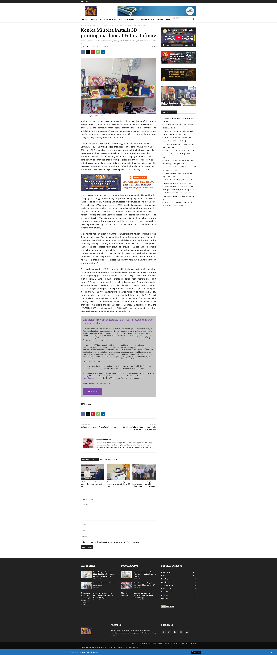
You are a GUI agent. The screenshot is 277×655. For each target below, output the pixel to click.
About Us (135, 644)
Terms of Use (168, 644)
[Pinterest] (93, 52)
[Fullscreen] (193, 45)
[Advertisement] (178, 227)
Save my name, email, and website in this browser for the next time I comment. (111, 542)
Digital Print (104, 25)
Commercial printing (93, 25)
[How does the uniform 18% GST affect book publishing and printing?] (126, 596)
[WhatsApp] (98, 52)
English (177, 18)
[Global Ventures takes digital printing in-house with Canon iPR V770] (118, 472)
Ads (120, 19)
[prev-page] (82, 490)
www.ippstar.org (90, 378)
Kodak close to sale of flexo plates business (98, 427)
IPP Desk (88, 404)
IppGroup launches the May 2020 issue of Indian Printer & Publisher (145, 574)
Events (160, 19)
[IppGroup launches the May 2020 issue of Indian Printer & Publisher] (126, 574)
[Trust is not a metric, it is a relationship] (86, 585)
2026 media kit (100, 368)
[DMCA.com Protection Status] (167, 607)
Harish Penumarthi (89, 47)
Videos (168, 19)
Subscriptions (110, 19)
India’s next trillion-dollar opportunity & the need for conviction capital (103, 595)
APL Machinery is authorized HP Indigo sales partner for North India (92, 484)
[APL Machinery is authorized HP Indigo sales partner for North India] (92, 472)
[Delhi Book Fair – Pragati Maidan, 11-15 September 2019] (126, 585)
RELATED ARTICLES (89, 459)
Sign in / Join (84, 1)
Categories (94, 19)
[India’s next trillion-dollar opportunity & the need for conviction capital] (86, 599)
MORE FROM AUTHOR (108, 459)
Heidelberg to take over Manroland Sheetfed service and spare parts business (103, 574)
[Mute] (190, 45)
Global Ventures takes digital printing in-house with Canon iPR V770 (118, 484)
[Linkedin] (103, 52)
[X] (88, 52)
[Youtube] (187, 632)
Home (84, 19)
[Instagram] (169, 632)
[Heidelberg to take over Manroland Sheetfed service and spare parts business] (86, 574)
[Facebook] (83, 52)
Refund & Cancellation (181, 644)
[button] (193, 20)
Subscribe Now (93, 391)
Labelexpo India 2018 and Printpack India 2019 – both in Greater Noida (139, 428)
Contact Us (193, 644)
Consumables (130, 19)
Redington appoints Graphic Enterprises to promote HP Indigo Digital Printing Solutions (143, 484)
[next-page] (85, 490)
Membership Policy (145, 644)
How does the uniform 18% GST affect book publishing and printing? (143, 595)
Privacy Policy (157, 644)
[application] (178, 37)
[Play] (164, 45)
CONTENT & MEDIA (146, 19)
